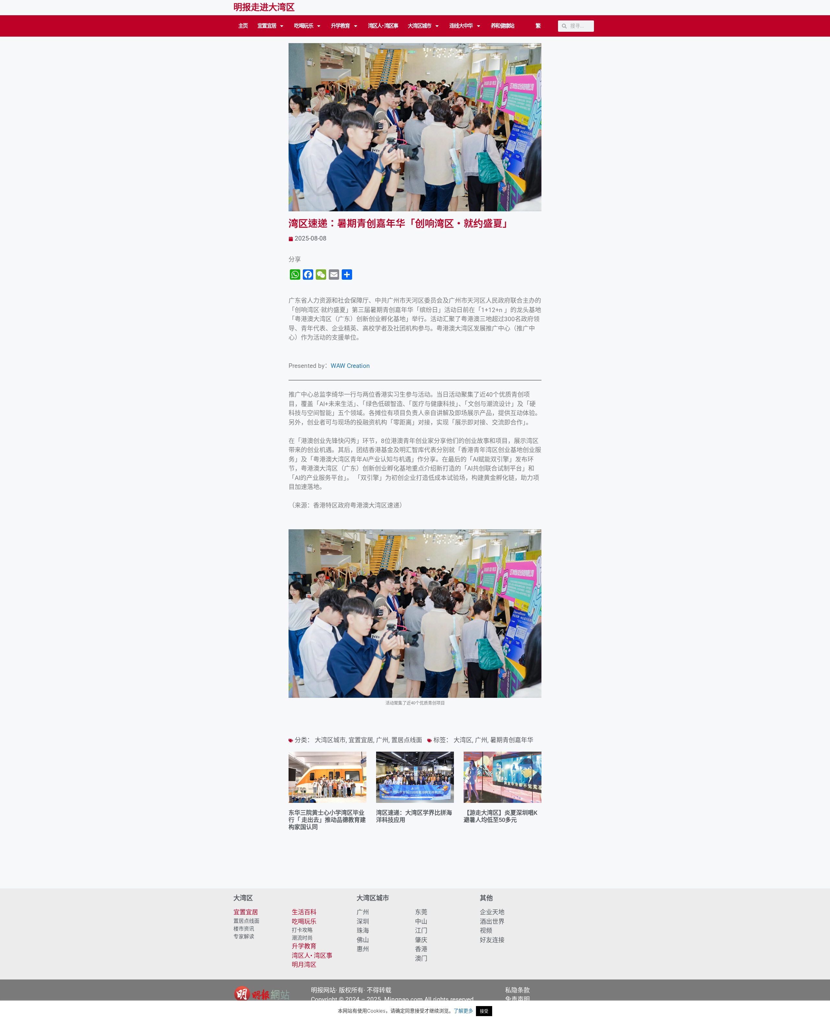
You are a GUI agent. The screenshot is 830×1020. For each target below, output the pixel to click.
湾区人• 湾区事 (383, 26)
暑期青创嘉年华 (511, 740)
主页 (243, 26)
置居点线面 (406, 740)
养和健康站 (502, 26)
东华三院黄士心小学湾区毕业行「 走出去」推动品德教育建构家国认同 (327, 819)
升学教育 (340, 26)
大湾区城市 (419, 26)
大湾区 (463, 740)
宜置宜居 (266, 26)
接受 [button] (484, 1011)
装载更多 (415, 870)
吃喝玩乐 (303, 26)
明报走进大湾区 (264, 7)
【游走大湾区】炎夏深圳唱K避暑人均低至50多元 (500, 816)
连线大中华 (461, 26)
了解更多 (463, 1011)
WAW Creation (350, 365)
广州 (382, 740)
